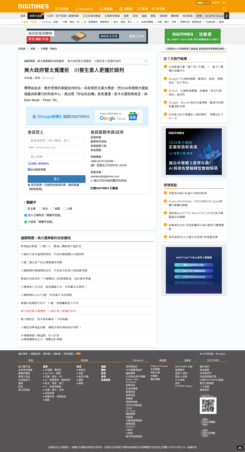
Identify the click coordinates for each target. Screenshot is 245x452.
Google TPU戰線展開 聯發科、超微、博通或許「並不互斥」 (196, 80)
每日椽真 (188, 15)
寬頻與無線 (132, 401)
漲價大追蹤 (37, 15)
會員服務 (204, 370)
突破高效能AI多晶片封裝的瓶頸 (188, 193)
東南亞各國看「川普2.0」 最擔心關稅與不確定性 (51, 246)
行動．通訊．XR (71, 21)
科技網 (63, 8)
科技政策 (210, 21)
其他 (177, 383)
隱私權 (57, 353)
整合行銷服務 (207, 383)
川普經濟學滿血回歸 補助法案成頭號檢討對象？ (51, 327)
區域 (135, 15)
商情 (199, 15)
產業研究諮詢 (98, 141)
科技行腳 (155, 372)
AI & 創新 (180, 380)
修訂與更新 (24, 389)
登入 (224, 2)
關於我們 (23, 353)
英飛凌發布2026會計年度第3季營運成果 (193, 237)
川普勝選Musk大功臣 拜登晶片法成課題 (46, 295)
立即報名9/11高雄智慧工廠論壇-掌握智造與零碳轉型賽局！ (196, 48)
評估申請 (215, 2)
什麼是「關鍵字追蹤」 (41, 221)
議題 (144, 15)
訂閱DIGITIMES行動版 (212, 380)
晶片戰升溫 (24, 366)
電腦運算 (130, 413)
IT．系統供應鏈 (145, 21)
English (221, 353)
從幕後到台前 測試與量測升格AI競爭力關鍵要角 (196, 227)
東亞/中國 (83, 376)
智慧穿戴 (130, 423)
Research (86, 8)
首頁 (23, 15)
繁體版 (200, 2)
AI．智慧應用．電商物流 (96, 21)
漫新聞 (163, 15)
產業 (126, 15)
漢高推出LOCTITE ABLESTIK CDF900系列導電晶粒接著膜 (196, 215)
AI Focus (130, 410)
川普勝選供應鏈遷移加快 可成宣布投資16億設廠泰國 (54, 270)
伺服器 (129, 417)
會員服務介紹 (98, 145)
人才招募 (204, 386)
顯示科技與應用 (134, 436)
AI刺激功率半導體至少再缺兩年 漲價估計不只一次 (196, 116)
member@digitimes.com (104, 176)
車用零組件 (132, 366)
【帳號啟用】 (36, 189)
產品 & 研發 (181, 376)
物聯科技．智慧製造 (190, 21)
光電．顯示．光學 (166, 21)
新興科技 (130, 385)
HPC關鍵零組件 (134, 370)
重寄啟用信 (43, 163)
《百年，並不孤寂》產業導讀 (62, 15)
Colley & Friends (159, 366)
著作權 (46, 353)
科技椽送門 (24, 380)
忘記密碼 (32, 163)
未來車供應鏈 (92, 15)
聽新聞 (175, 15)
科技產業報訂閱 (208, 376)
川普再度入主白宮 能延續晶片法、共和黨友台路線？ (54, 287)
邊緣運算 (130, 373)
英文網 (160, 8)
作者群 (154, 376)
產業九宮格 (24, 376)
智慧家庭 (130, 395)
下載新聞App (206, 395)
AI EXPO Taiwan (215, 15)
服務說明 (35, 353)
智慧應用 (179, 370)
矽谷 (45, 208)
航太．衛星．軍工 (123, 21)
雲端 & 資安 (181, 373)
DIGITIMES (213, 360)
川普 (69, 208)
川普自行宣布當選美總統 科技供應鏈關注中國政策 (52, 254)
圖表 (221, 21)
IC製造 (129, 433)
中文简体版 (208, 353)
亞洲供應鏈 (132, 388)
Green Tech (132, 379)
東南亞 (82, 370)
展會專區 (105, 380)
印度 (80, 373)
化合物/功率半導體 (135, 376)
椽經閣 (108, 8)
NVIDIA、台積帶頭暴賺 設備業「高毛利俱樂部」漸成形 (195, 92)
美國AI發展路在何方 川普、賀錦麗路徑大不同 (49, 303)
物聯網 (129, 398)
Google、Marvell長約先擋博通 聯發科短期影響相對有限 (196, 104)
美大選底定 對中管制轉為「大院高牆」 (45, 319)
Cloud (129, 408)
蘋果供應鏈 (113, 15)
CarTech (130, 426)
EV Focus (131, 382)
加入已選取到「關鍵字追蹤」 (45, 215)
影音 (143, 8)
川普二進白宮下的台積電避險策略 (41, 262)
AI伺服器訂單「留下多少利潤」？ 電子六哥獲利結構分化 (196, 68)
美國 (57, 208)
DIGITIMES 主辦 (183, 366)
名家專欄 (155, 369)
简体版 (207, 2)
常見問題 (95, 150)
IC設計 (129, 429)
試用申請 (95, 137)
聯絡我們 (204, 389)
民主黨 (32, 208)
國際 (80, 380)
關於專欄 (155, 379)
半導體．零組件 (29, 21)
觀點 (153, 15)
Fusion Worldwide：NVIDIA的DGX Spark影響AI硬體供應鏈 (196, 203)
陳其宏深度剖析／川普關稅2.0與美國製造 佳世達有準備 (56, 278)
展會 (20, 383)
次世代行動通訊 (134, 405)
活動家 (128, 8)
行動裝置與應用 (134, 420)
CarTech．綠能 (50, 21)
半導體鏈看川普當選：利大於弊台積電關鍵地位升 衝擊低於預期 (41, 337)
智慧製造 (130, 391)
